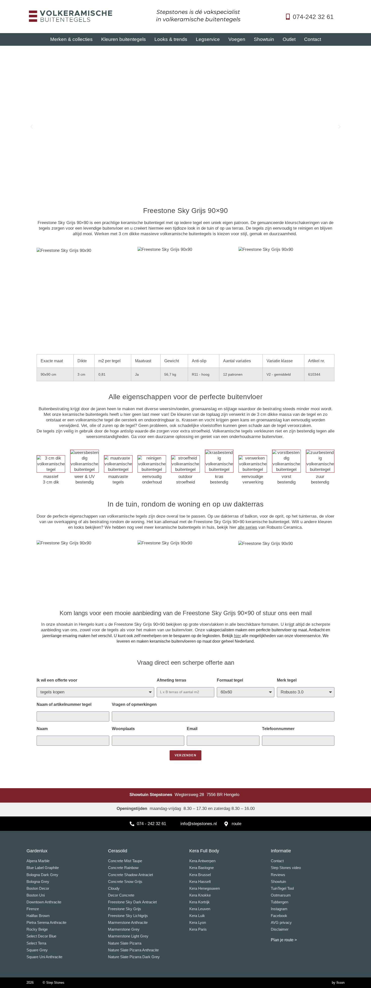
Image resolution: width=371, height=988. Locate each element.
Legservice (208, 39)
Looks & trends (170, 39)
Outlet (289, 39)
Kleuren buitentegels (123, 39)
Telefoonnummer (278, 729)
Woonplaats (123, 729)
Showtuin (264, 39)
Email (192, 729)
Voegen (236, 39)
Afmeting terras (171, 680)
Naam (42, 729)
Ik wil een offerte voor (57, 680)
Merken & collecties (71, 39)
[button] (31, 126)
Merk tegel (287, 680)
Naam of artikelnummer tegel (64, 704)
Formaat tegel (230, 680)
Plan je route (282, 940)
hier (237, 636)
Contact (312, 39)
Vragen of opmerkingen (134, 704)
